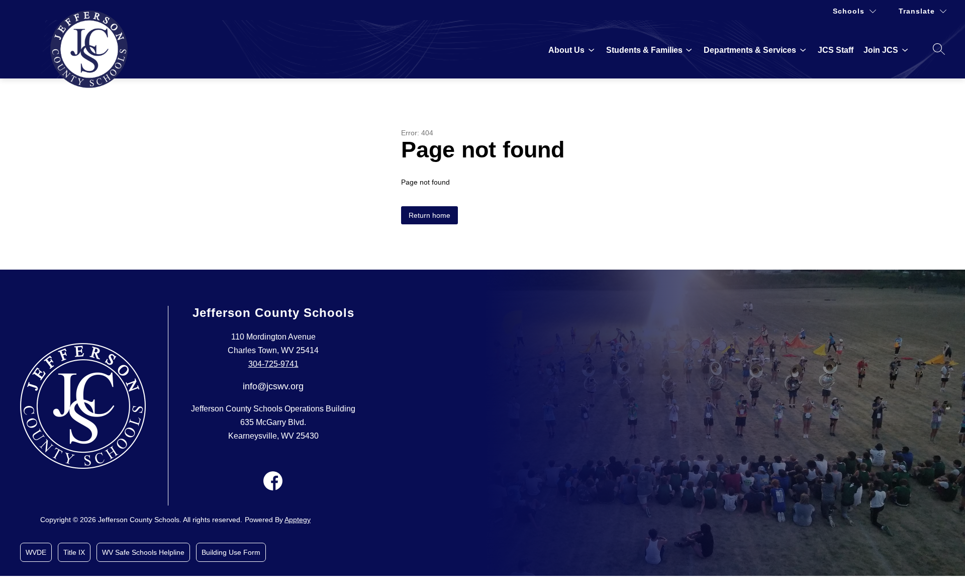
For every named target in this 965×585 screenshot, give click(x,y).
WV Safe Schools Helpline (143, 552)
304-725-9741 (273, 364)
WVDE (36, 552)
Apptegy (297, 520)
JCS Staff (835, 50)
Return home (429, 215)
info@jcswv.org (273, 386)
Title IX (74, 552)
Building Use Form (231, 552)
